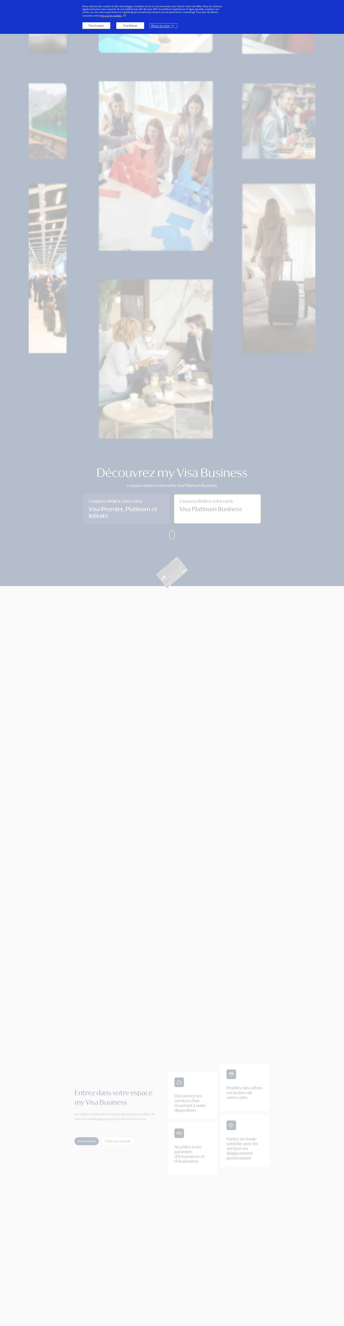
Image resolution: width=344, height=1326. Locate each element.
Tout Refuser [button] (130, 25)
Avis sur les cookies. (111, 15)
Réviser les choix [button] (160, 25)
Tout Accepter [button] (96, 25)
